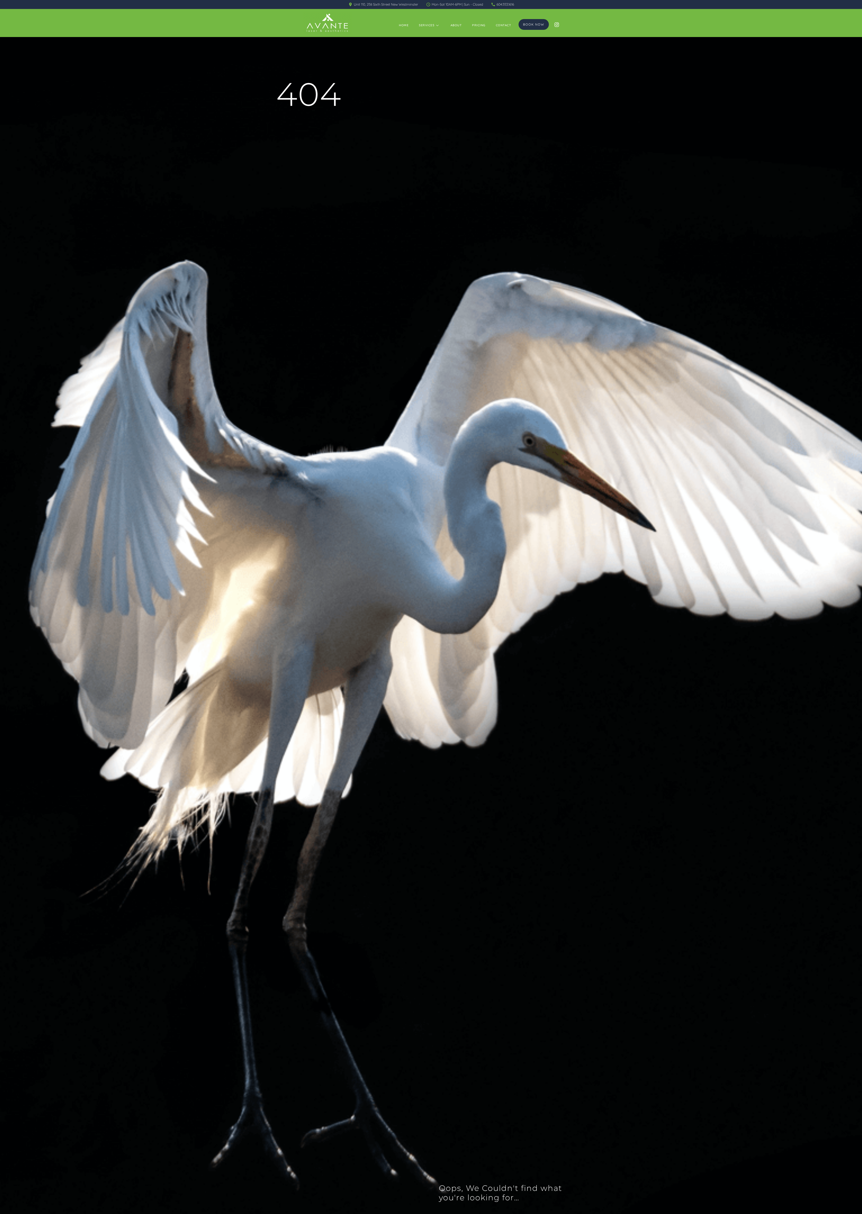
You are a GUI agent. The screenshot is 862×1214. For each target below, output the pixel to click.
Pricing (479, 25)
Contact (503, 25)
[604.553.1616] (493, 4)
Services (426, 25)
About (456, 25)
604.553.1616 (505, 4)
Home (404, 25)
